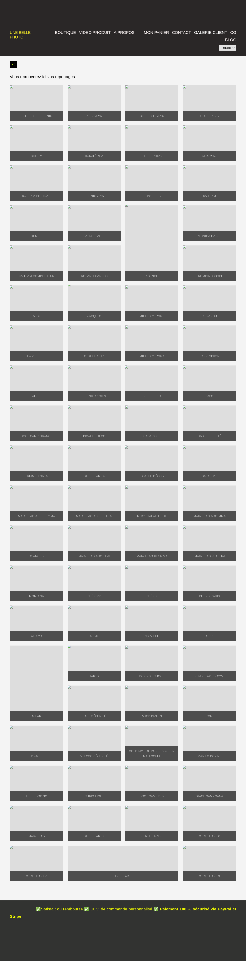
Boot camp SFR (152, 796)
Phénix (151, 596)
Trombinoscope (209, 276)
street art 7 (36, 876)
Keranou (209, 316)
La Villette (36, 356)
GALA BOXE (151, 436)
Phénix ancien (94, 396)
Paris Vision (209, 356)
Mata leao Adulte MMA (36, 516)
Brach (36, 756)
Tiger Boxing (36, 796)
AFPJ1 (209, 636)
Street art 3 (209, 876)
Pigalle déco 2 (151, 476)
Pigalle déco (94, 436)
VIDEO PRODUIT (95, 32)
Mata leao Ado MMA (209, 516)
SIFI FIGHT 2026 (152, 116)
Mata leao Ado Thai (94, 556)
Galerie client (210, 32)
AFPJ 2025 (209, 156)
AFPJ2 (94, 636)
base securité (209, 436)
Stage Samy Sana (209, 796)
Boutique (65, 32)
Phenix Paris (209, 596)
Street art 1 (94, 356)
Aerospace (94, 236)
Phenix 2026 (152, 156)
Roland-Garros (94, 276)
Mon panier (156, 32)
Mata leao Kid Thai (209, 556)
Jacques (94, 316)
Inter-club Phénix (36, 116)
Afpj (36, 316)
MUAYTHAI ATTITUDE (152, 516)
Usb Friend (152, 396)
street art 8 (123, 876)
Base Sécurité (94, 716)
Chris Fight (94, 796)
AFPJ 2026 (94, 116)
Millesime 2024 (152, 356)
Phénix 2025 (94, 196)
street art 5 (151, 836)
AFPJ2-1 (36, 636)
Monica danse (209, 236)
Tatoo (94, 676)
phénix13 (94, 596)
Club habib (209, 116)
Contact (181, 32)
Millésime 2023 (151, 316)
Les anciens (36, 556)
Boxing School (152, 676)
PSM (209, 716)
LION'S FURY (152, 196)
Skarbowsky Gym (209, 676)
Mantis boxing (210, 756)
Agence (152, 276)
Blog (230, 40)
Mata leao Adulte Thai (94, 516)
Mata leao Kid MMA (151, 556)
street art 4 (94, 476)
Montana (36, 596)
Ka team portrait (36, 196)
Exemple (36, 236)
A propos (124, 32)
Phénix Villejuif (151, 636)
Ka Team (209, 196)
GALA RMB (209, 476)
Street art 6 (209, 836)
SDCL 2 (36, 156)
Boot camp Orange (36, 436)
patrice (36, 396)
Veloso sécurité (94, 756)
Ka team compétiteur (36, 276)
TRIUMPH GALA (36, 476)
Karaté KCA (94, 156)
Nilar (36, 716)
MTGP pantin (152, 716)
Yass (209, 396)
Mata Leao (36, 836)
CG (233, 32)
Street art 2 (94, 836)
